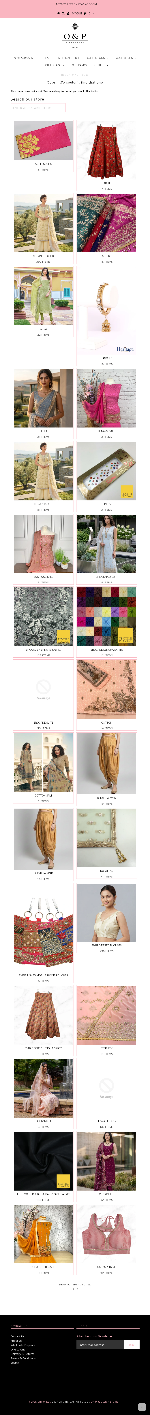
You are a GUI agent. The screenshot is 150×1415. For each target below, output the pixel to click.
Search (15, 1362)
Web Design (83, 1401)
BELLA (44, 57)
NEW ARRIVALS (23, 57)
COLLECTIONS (96, 57)
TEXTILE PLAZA (51, 65)
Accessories (124, 57)
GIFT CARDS (79, 65)
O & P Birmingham (63, 1401)
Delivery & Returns (23, 1354)
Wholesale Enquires (23, 1345)
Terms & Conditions (23, 1358)
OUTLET (100, 65)
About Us (16, 1340)
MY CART (81, 13)
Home (64, 74)
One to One (18, 1349)
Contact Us (18, 1336)
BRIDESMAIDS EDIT (68, 57)
